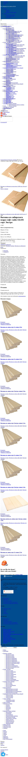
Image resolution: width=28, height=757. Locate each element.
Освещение (8, 88)
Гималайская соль (10, 96)
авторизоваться (21, 296)
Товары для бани (7, 608)
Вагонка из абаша (10, 37)
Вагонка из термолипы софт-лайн (16, 44)
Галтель (8, 80)
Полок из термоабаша (11, 52)
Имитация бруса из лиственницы (13, 65)
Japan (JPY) (8, 17)
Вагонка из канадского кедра (12, 36)
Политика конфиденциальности (10, 603)
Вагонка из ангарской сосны (12, 61)
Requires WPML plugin (11, 12)
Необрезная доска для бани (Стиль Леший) (13, 83)
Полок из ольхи (9, 46)
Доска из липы (9, 69)
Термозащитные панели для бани (16, 104)
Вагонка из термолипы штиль (16, 45)
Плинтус (8, 81)
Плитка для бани (10, 107)
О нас (4, 611)
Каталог (6, 159)
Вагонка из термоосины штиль (16, 57)
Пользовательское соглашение (10, 602)
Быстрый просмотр (5, 323)
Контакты (5, 613)
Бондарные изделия (10, 92)
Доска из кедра (9, 71)
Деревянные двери (10, 76)
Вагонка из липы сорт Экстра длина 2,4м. (13, 487)
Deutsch (8, 10)
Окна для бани (6, 636)
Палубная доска (7, 641)
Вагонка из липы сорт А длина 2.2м (11, 359)
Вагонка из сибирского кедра (13, 58)
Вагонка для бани (12, 159)
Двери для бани (7, 635)
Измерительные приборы (12, 91)
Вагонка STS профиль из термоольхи (17, 48)
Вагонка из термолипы (11, 31)
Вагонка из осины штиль (14, 42)
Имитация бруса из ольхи (12, 82)
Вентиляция (9, 87)
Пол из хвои (9, 60)
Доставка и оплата (7, 600)
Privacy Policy (19, 574)
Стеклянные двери (10, 74)
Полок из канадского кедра (12, 53)
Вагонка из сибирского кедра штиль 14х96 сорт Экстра (13, 186)
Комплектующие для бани (9, 639)
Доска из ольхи (9, 85)
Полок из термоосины (11, 50)
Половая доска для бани (8, 631)
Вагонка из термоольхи (11, 32)
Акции (4, 612)
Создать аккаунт (4, 749)
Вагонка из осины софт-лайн (15, 41)
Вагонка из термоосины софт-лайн (17, 55)
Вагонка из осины (10, 30)
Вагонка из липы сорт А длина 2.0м (11, 327)
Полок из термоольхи (11, 47)
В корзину (3, 243)
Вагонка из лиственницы (12, 60)
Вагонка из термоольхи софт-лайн (17, 50)
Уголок (7, 84)
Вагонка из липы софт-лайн (15, 329)
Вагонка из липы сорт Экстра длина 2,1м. (13, 423)
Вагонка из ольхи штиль (14, 37)
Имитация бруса (7, 632)
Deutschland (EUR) (10, 16)
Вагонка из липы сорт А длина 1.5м (11, 455)
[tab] (15, 250)
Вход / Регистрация (7, 739)
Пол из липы (9, 56)
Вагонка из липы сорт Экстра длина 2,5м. (13, 391)
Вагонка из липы (10, 27)
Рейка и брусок (6, 640)
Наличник (8, 83)
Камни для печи (9, 95)
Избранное (5, 599)
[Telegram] (3, 754)
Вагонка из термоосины (11, 33)
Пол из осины (9, 57)
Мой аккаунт (6, 598)
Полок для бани (7, 630)
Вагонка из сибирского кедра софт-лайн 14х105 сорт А (13, 214)
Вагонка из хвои (10, 41)
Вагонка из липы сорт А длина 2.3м (11, 552)
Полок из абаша (9, 51)
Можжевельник (9, 98)
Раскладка (8, 82)
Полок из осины (10, 48)
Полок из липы (9, 44)
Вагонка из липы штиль (14, 523)
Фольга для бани (12, 106)
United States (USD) (10, 14)
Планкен (5, 642)
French (7, 11)
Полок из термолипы (11, 45)
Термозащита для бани (11, 103)
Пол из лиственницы (11, 79)
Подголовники (9, 90)
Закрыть (2, 742)
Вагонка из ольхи (10, 28)
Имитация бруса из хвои (11, 66)
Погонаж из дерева (7, 637)
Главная (2, 159)
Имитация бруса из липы (12, 64)
